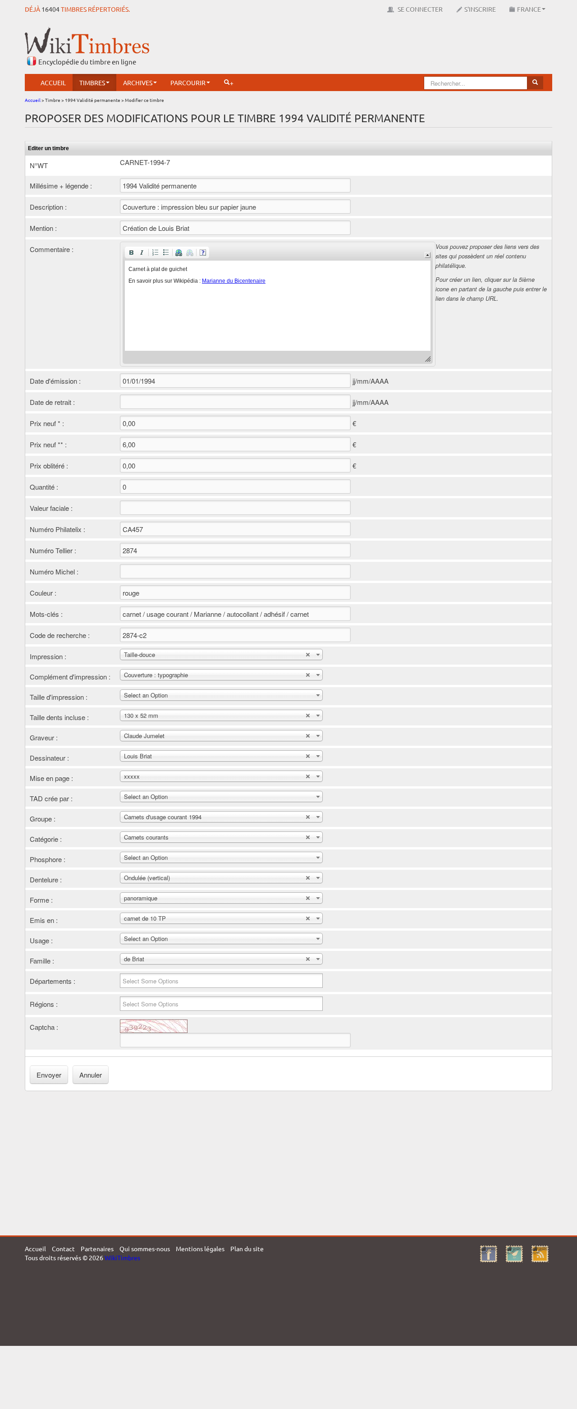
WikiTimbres (122, 1257)
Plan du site (247, 1248)
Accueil (53, 82)
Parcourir (188, 82)
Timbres (92, 82)
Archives (137, 82)
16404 (50, 9)
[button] (131, 252)
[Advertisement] (388, 47)
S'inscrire (480, 9)
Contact (63, 1248)
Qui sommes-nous (144, 1248)
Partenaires (97, 1248)
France (529, 9)
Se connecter (419, 9)
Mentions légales (200, 1248)
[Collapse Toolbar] (427, 255)
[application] (277, 304)
